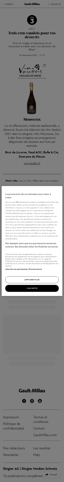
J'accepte (31, 288)
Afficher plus (31, 279)
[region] (32, 241)
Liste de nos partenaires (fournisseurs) (23, 269)
